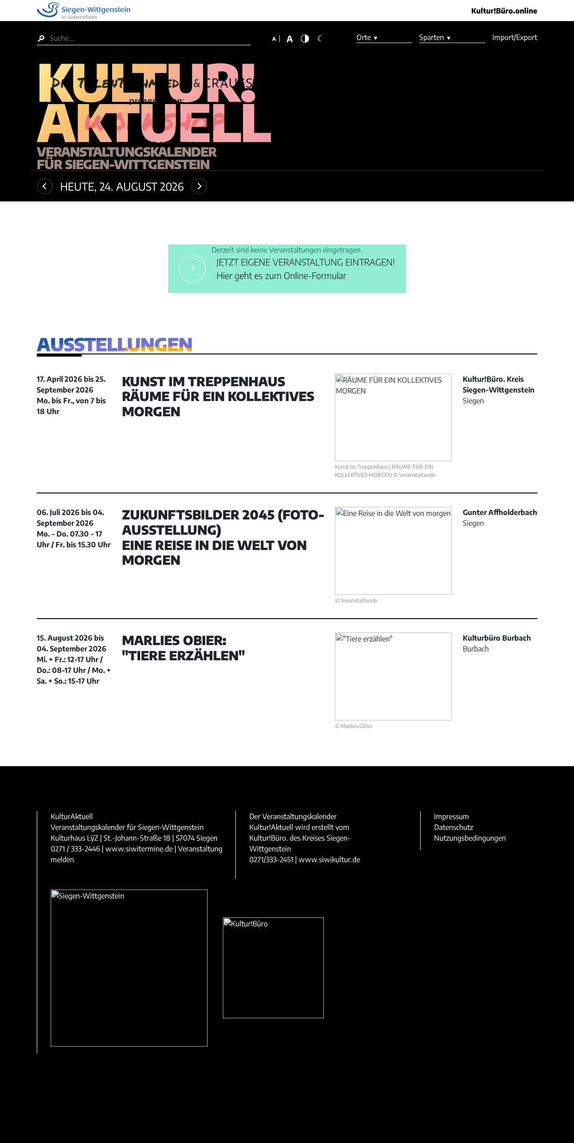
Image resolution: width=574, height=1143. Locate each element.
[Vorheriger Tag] (45, 186)
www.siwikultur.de (329, 859)
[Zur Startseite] (154, 104)
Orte (367, 37)
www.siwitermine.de (139, 848)
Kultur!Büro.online (504, 10)
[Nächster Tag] (199, 186)
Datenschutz (453, 827)
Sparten (435, 37)
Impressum (451, 816)
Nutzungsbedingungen (470, 837)
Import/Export (514, 37)
